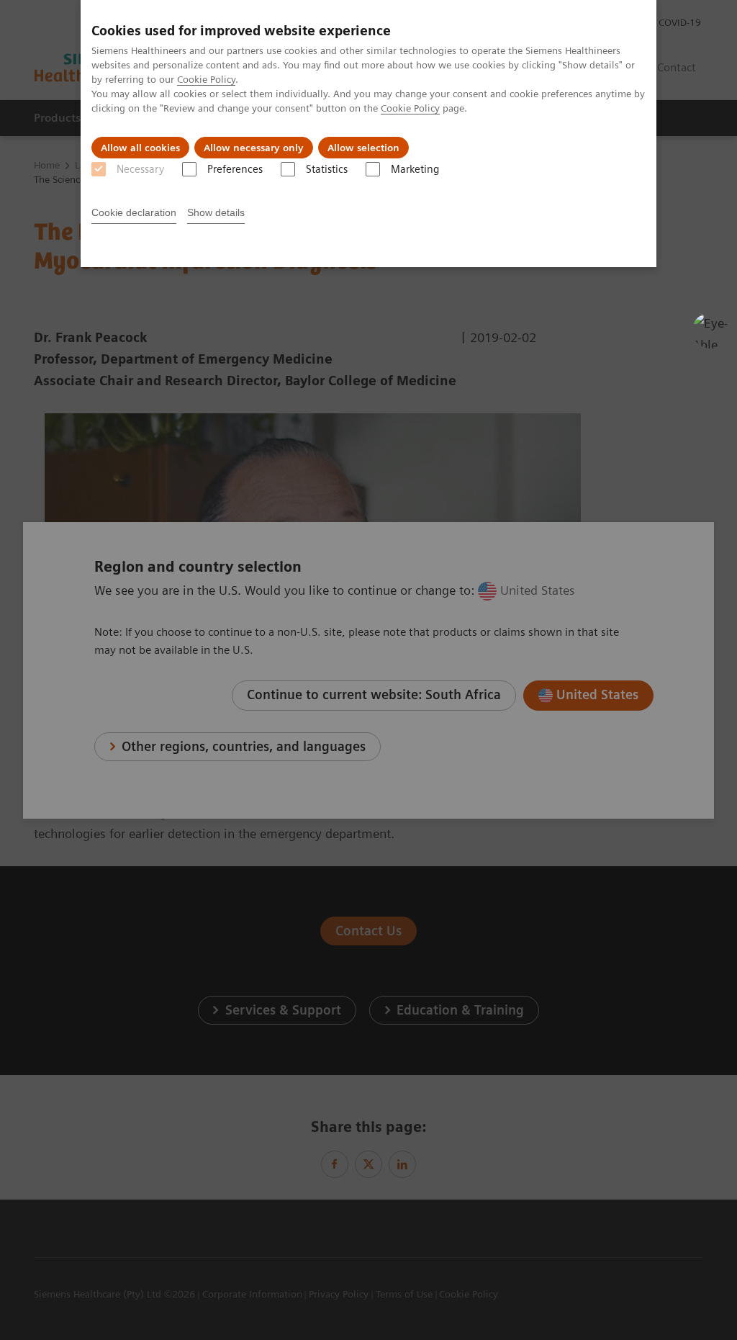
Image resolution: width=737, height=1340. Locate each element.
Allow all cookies (140, 147)
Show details (216, 212)
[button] (710, 330)
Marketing (415, 169)
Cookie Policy (206, 79)
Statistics (327, 169)
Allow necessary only (254, 147)
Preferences (235, 169)
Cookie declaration (133, 212)
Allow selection (363, 147)
